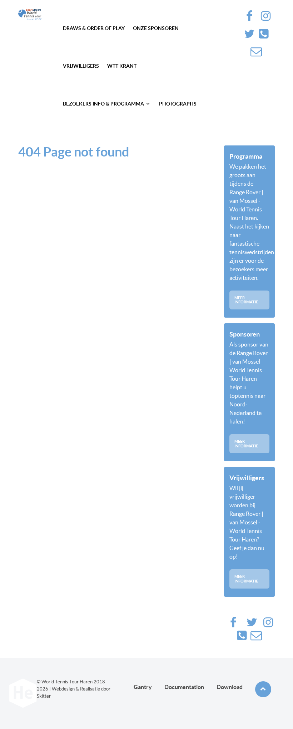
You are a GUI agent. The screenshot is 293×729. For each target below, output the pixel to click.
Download (230, 687)
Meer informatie (246, 300)
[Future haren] (29, 14)
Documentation (184, 687)
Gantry (143, 687)
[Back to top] (263, 689)
